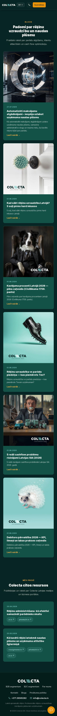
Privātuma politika (38, 693)
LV (19, 5)
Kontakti (14, 693)
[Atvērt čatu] (51, 710)
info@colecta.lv (41, 698)
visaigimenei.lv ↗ (16, 650)
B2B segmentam (13, 686)
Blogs (24, 693)
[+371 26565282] (29, 5)
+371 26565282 (19, 698)
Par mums (46, 686)
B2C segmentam (31, 686)
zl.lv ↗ (11, 619)
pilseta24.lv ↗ (25, 619)
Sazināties (39, 5)
